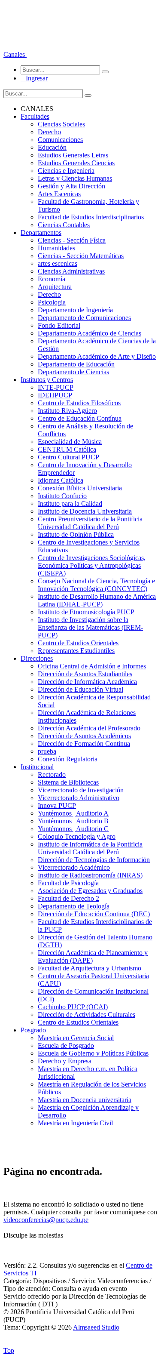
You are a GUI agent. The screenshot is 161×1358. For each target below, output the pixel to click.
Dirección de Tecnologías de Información (94, 859)
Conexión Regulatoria (67, 759)
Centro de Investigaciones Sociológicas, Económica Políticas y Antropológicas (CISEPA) (92, 565)
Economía (51, 279)
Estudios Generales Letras (73, 155)
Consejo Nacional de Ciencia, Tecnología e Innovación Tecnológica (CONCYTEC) (96, 584)
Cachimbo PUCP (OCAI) (73, 1006)
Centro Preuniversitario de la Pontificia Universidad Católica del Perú (90, 522)
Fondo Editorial (59, 325)
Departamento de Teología (73, 906)
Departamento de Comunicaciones (84, 317)
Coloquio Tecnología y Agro (76, 836)
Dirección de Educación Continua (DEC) (94, 914)
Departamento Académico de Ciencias (89, 333)
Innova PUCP (57, 805)
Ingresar (34, 78)
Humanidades (56, 248)
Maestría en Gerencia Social (76, 1037)
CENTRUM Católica (67, 449)
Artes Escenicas (59, 193)
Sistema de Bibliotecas (68, 782)
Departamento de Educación (76, 364)
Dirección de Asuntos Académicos (84, 735)
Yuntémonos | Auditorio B (73, 821)
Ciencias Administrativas (71, 271)
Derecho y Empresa (64, 1061)
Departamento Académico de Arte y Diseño (97, 356)
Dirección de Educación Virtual (80, 689)
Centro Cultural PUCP (68, 457)
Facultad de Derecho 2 (68, 898)
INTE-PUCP (55, 387)
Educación (52, 147)
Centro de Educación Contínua (80, 418)
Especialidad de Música (70, 441)
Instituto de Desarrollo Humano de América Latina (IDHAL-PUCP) (97, 600)
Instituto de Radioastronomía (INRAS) (90, 875)
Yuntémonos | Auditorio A (73, 813)
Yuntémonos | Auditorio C (73, 828)
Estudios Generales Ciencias (76, 162)
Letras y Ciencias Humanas (75, 178)
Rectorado (52, 774)
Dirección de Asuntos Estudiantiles (85, 673)
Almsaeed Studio (96, 1327)
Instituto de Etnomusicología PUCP (86, 612)
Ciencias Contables (64, 224)
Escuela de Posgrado (66, 1045)
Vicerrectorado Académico (74, 867)
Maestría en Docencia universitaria (84, 1099)
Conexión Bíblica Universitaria (80, 488)
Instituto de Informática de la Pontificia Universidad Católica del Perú (90, 848)
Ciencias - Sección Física (72, 240)
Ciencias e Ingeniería (66, 170)
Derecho (49, 131)
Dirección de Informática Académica (87, 681)
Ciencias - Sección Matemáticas (81, 255)
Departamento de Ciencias (73, 372)
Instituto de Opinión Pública (76, 534)
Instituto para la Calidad (70, 503)
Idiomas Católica (60, 480)
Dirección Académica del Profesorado (89, 728)
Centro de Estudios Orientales (78, 643)
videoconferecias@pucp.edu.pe (45, 1219)
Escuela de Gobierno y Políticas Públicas (93, 1053)
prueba (47, 751)
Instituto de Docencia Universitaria (85, 511)
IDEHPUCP (55, 395)
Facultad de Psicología (68, 883)
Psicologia (52, 302)
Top (8, 1350)
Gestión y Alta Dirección (71, 186)
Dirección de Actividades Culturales (86, 1014)
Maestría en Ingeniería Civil (75, 1123)
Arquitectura (55, 286)
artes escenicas (57, 263)
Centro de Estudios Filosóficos (79, 402)
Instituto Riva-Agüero (67, 410)
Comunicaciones (60, 139)
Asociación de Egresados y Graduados (90, 890)
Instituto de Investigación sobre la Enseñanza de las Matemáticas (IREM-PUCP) (90, 627)
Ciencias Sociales (61, 124)
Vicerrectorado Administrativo (78, 797)
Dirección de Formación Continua (84, 743)
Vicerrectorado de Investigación (81, 790)
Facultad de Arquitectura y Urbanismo (89, 968)
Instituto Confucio (62, 495)
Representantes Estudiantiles (76, 650)
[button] (15, 54)
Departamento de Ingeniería (75, 310)
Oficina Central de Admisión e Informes (92, 666)
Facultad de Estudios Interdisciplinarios (91, 217)
